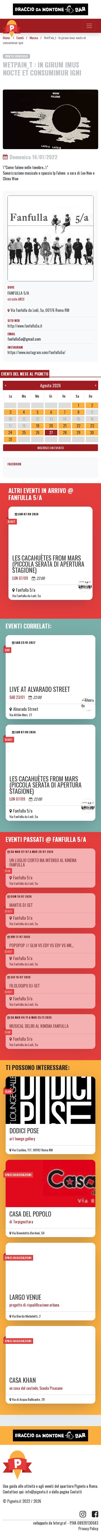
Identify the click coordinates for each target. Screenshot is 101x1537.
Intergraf (59, 1523)
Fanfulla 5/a (18, 293)
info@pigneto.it (36, 1492)
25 (24, 432)
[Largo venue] (50, 1266)
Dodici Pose (24, 1130)
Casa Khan (22, 1380)
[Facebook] (95, 1514)
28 (65, 432)
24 (10, 432)
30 (92, 432)
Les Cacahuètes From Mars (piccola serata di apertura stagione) (48, 564)
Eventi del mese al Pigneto (24, 374)
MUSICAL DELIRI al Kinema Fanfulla (39, 1026)
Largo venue (25, 1297)
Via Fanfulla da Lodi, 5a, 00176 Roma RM (39, 310)
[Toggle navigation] (89, 25)
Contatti (76, 1492)
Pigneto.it (14, 1501)
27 (51, 432)
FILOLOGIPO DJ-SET (24, 986)
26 (37, 432)
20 (51, 426)
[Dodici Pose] (50, 1100)
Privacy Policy (88, 1528)
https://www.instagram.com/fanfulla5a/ (37, 352)
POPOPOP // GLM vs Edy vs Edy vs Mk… (41, 945)
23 (92, 426)
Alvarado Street (25, 709)
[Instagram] (86, 1514)
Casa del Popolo (30, 1213)
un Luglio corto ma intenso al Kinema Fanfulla (43, 862)
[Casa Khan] (50, 1349)
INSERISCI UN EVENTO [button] (50, 447)
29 (78, 432)
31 (10, 439)
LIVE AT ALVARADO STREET (39, 689)
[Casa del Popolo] (50, 1183)
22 (78, 426)
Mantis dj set (21, 905)
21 (64, 426)
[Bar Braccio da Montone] (50, 9)
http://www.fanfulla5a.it (25, 326)
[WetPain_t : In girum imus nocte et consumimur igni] (50, 119)
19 (37, 426)
